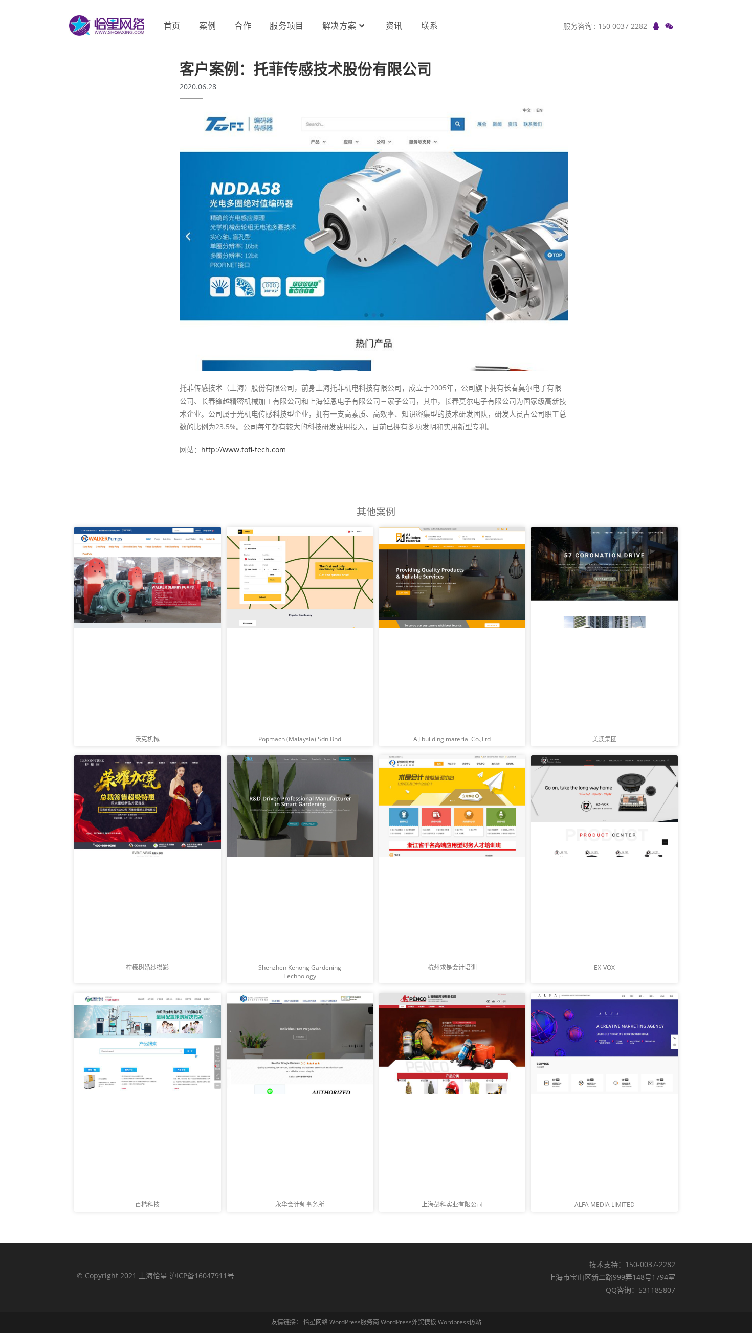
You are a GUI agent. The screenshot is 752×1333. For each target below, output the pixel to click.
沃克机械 (147, 738)
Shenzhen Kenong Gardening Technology (299, 971)
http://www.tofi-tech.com (243, 449)
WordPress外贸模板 (408, 1322)
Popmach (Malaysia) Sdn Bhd (299, 738)
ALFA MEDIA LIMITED (604, 1204)
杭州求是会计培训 (452, 967)
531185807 (656, 1290)
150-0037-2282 (650, 1264)
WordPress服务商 (354, 1322)
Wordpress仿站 (459, 1322)
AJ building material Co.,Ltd (452, 738)
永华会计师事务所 (299, 1204)
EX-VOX (604, 967)
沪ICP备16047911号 (201, 1275)
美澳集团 (604, 738)
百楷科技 (147, 1204)
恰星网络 (315, 1322)
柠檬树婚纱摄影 (147, 967)
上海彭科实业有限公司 (452, 1204)
